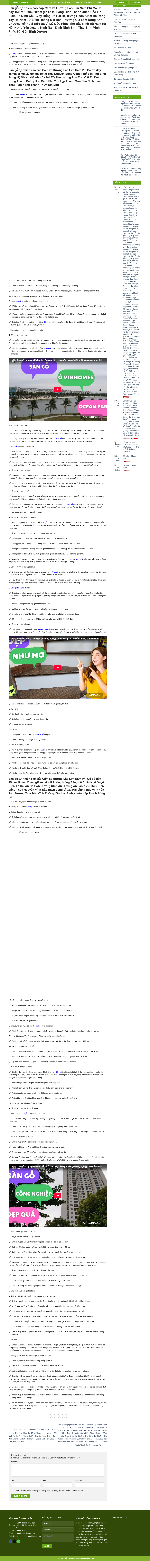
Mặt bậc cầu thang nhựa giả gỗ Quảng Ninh (126, 42)
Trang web (79, 1480)
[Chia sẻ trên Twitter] (53, 1416)
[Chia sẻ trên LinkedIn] (65, 1416)
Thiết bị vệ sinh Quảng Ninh (125, 83)
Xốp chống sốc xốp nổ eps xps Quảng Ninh (126, 89)
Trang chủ (55, 2)
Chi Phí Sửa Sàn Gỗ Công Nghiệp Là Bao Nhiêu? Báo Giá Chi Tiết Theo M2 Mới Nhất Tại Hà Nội (130, 172)
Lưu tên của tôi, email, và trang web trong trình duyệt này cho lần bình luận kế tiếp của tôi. (49, 1491)
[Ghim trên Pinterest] (61, 1416)
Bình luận (15, 1461)
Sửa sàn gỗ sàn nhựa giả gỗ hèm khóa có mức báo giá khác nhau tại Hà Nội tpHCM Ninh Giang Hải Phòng (130, 119)
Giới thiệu (66, 2)
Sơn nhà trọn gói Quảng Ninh (125, 68)
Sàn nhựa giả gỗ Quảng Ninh (125, 63)
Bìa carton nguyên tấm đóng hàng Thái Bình (127, 28)
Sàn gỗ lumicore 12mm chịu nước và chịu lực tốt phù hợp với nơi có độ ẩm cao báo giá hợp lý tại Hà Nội (130, 106)
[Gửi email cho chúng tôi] (14, 1541)
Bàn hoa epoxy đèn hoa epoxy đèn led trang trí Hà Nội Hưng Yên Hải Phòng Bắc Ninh (127, 12)
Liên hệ (98, 2)
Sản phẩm (77, 2)
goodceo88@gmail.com (26, 1533)
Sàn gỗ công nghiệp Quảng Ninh (127, 59)
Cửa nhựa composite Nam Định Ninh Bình (126, 35)
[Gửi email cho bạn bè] (58, 1416)
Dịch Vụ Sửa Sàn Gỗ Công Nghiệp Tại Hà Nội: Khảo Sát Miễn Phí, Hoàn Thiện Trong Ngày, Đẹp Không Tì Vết (130, 159)
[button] (122, 2)
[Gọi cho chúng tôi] (18, 1541)
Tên (13, 1480)
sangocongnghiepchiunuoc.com (28, 1536)
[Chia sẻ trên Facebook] (50, 1416)
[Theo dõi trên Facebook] (10, 1541)
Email (45, 1480)
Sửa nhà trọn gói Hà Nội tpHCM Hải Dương (126, 73)
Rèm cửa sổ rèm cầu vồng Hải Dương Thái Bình (126, 53)
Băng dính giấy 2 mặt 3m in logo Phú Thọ (126, 21)
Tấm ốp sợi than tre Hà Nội (124, 79)
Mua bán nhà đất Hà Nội (123, 48)
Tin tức (89, 2)
